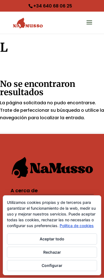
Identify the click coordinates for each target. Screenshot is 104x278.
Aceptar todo (52, 239)
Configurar (52, 265)
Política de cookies (77, 225)
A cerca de (24, 190)
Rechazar (52, 252)
